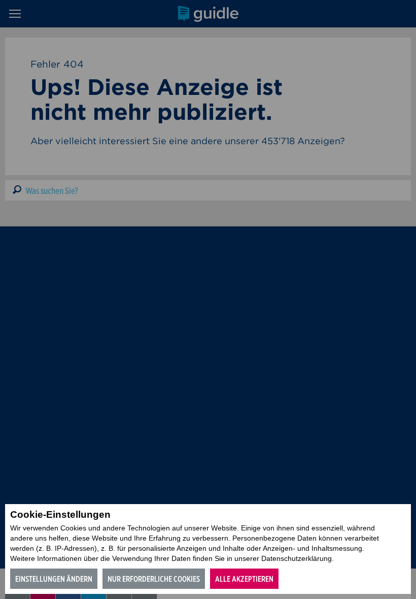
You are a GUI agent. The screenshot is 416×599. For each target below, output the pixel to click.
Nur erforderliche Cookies (154, 579)
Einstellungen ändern (53, 579)
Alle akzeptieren (244, 579)
